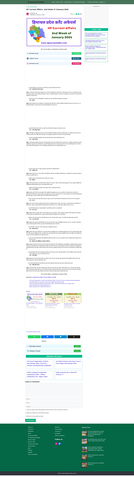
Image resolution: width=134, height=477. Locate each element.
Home (53, 2)
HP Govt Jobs (59, 2)
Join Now (77, 53)
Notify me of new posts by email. (34, 416)
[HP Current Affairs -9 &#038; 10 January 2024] (35, 298)
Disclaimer (30, 431)
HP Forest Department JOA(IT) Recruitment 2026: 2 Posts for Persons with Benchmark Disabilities (54, 280)
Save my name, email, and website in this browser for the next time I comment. (47, 409)
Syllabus (101, 2)
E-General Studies (36, 2)
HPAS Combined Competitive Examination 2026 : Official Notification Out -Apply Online (51, 283)
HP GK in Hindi (31, 439)
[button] (105, 2)
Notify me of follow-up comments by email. (37, 412)
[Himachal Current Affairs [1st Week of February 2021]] (72, 298)
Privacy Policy (31, 446)
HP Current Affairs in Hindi (34, 331)
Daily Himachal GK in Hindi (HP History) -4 (40, 286)
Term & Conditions (32, 454)
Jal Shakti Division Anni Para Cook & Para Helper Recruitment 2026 (46, 282)
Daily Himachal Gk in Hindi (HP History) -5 (40, 285)
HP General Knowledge (79, 2)
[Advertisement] (54, 76)
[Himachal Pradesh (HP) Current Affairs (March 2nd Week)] (53, 298)
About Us (30, 427)
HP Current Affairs (32, 6)
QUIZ (29, 448)
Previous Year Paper (93, 2)
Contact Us (31, 429)
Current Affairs (68, 2)
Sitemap (30, 450)
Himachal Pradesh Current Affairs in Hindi (44, 277)
